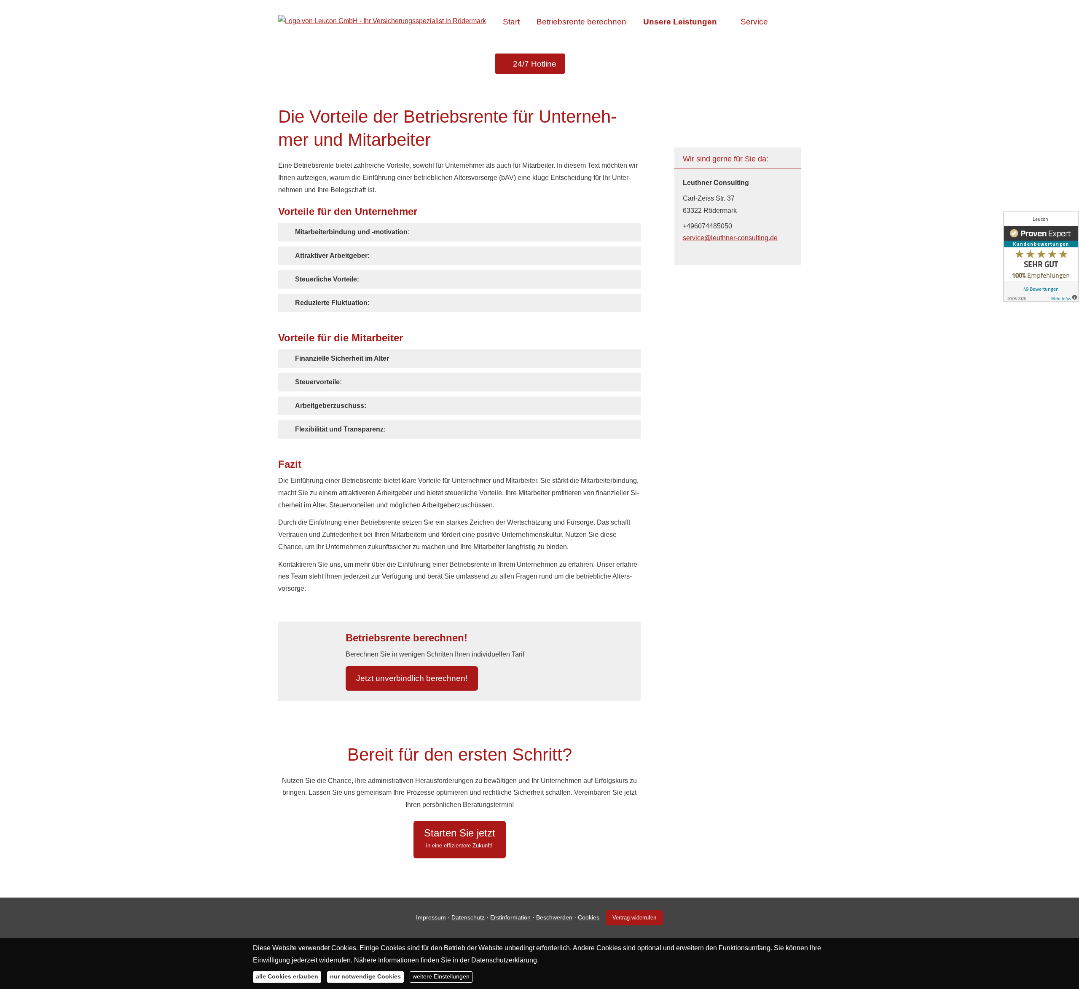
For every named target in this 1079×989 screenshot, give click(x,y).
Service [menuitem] (754, 21)
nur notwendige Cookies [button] (365, 976)
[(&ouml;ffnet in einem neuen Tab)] (1041, 256)
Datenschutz (468, 917)
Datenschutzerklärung (504, 959)
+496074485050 (707, 226)
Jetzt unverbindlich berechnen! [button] (411, 678)
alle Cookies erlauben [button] (287, 976)
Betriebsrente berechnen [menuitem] (581, 21)
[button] (352, 232)
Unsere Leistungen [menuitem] (680, 21)
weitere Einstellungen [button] (441, 976)
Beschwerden (554, 917)
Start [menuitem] (511, 21)
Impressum (431, 917)
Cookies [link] (588, 917)
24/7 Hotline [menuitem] (534, 63)
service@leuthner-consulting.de (730, 237)
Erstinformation (510, 917)
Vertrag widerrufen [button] (634, 917)
